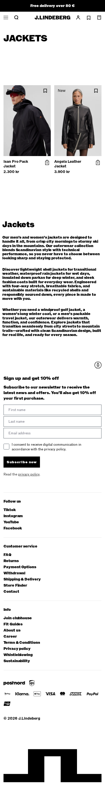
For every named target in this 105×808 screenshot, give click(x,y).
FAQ (7, 555)
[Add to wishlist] (45, 91)
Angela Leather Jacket (67, 164)
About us (12, 630)
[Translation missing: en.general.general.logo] (52, 17)
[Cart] (99, 17)
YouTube (11, 522)
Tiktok (10, 510)
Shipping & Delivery (22, 579)
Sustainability (17, 661)
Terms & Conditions (22, 643)
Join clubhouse (18, 618)
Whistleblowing (18, 655)
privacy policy (28, 474)
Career (10, 637)
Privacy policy (17, 649)
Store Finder (15, 585)
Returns (11, 561)
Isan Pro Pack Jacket (16, 164)
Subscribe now (22, 462)
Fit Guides (13, 624)
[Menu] (6, 17)
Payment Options (20, 567)
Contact (11, 592)
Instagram (13, 516)
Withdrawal (14, 573)
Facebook (13, 528)
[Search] (16, 17)
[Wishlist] (88, 18)
